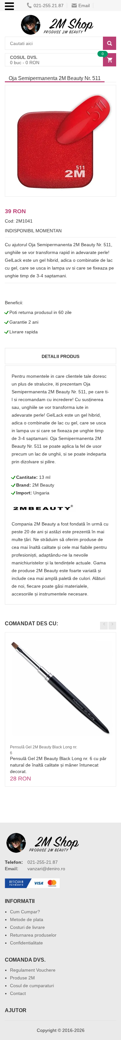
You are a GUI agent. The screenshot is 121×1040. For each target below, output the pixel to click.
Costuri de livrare (27, 927)
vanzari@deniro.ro (46, 868)
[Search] (109, 43)
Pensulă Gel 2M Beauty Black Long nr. (43, 747)
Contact (18, 993)
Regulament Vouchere (32, 970)
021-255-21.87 (42, 862)
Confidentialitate (26, 942)
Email (84, 5)
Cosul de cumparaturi (32, 985)
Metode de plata (26, 919)
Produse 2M (22, 977)
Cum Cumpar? (25, 911)
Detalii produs (60, 356)
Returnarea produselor (33, 935)
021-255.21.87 (49, 5)
